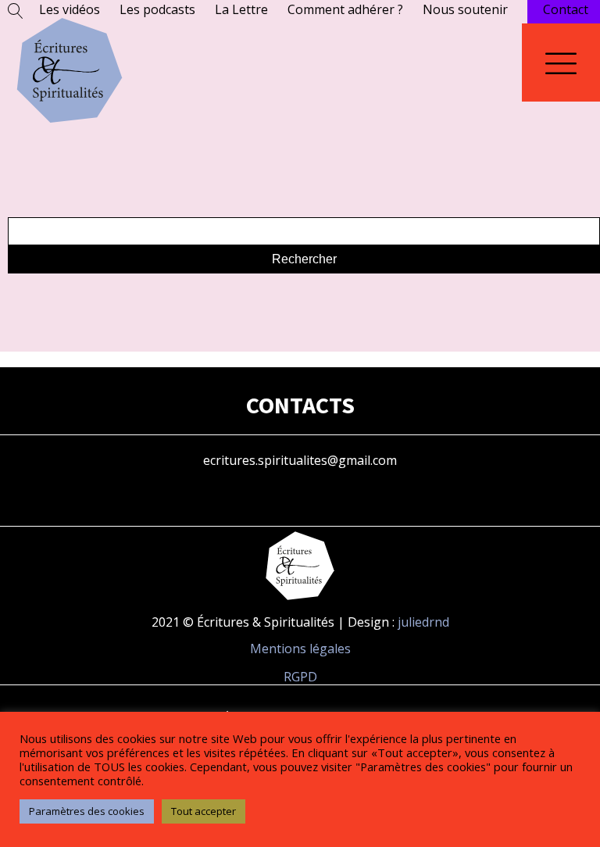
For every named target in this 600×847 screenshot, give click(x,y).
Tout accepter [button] (203, 811)
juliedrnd (423, 622)
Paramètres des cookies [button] (87, 811)
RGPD (300, 676)
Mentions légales (300, 648)
